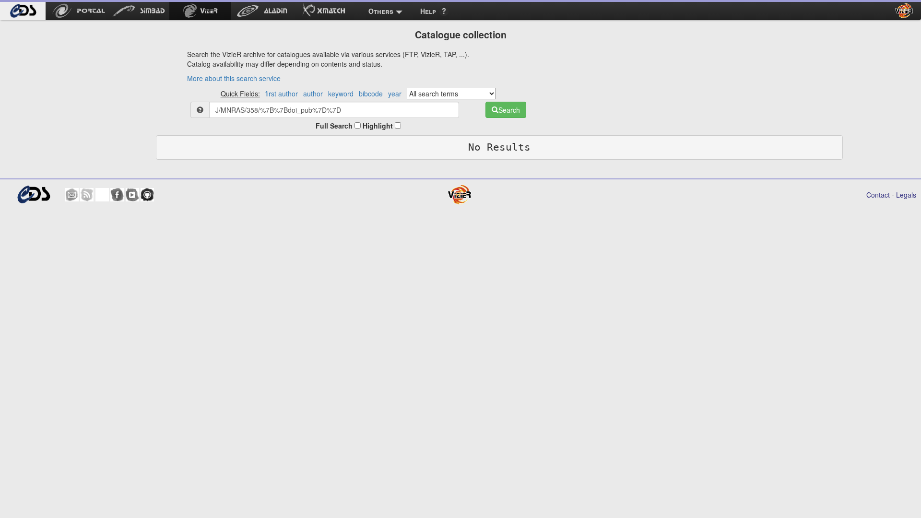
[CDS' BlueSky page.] (102, 194)
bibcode (371, 93)
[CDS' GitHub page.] (147, 194)
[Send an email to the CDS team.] (72, 194)
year (394, 93)
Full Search (335, 125)
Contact (878, 195)
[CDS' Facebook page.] (117, 194)
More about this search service (234, 78)
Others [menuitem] (380, 11)
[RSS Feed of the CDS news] (87, 194)
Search (509, 110)
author (313, 93)
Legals (906, 195)
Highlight (379, 125)
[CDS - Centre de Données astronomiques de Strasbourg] (33, 194)
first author (281, 93)
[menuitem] (23, 11)
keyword (341, 93)
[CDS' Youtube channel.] (132, 194)
